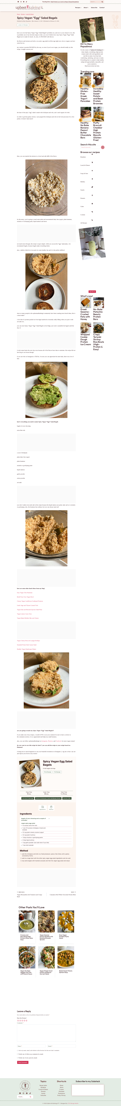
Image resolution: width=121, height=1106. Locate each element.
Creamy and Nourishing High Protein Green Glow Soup (26, 937)
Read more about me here (92, 66)
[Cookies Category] (92, 214)
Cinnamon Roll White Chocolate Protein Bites (63, 893)
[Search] (103, 147)
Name (20, 1046)
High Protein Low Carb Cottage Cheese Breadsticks (65, 1)
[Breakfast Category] (92, 156)
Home (18, 14)
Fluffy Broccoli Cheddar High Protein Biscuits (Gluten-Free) (97, 131)
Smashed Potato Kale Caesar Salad (26, 645)
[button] (49, 818)
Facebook (58, 741)
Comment (20, 1023)
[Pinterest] (24, 2)
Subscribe (94, 7)
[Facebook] (18, 2)
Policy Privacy (61, 1095)
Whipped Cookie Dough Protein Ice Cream (85, 339)
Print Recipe (47, 772)
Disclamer (61, 1091)
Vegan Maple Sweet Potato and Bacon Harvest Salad (46, 972)
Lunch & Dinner (30, 14)
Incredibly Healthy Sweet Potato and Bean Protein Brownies (98, 96)
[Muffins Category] (92, 181)
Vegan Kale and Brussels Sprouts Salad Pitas (29, 609)
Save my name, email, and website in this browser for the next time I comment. (39, 1050)
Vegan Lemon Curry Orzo (24, 614)
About (61, 1087)
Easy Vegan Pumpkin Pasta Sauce (64, 936)
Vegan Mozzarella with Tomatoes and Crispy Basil (29, 894)
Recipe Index (43, 1085)
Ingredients (43, 809)
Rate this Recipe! (21, 1018)
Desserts (43, 1091)
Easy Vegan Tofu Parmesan (24, 592)
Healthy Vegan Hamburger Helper (26, 649)
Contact (102, 7)
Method (51, 809)
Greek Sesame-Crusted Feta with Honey (85, 314)
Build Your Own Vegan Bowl (25, 597)
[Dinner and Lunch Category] (92, 165)
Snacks (43, 1093)
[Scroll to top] (117, 1098)
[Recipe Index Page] (92, 222)
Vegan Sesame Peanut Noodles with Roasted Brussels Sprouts (46, 937)
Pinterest (50, 741)
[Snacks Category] (92, 189)
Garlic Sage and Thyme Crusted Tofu (27, 605)
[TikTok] (26, 2)
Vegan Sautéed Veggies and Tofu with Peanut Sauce (26, 972)
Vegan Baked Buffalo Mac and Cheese (28, 618)
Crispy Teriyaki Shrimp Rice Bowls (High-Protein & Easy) (98, 341)
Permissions (61, 1093)
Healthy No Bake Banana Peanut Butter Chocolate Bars (85, 130)
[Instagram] (21, 2)
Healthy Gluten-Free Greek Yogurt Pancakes (85, 94)
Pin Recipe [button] (57, 772)
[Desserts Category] (92, 198)
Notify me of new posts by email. (28, 1058)
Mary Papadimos (27, 21)
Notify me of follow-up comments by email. (31, 1054)
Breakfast (43, 1087)
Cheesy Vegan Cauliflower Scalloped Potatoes (30, 601)
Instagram (44, 741)
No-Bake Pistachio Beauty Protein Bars (98, 314)
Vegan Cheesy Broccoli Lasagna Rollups (28, 640)
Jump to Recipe (23, 25)
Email (50, 1046)
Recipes (23, 14)
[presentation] (27, 921)
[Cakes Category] (92, 206)
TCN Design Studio (73, 1103)
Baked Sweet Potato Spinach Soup (65, 971)
